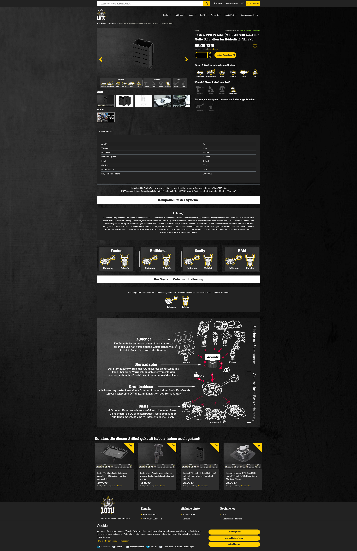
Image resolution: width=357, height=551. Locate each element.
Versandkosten (213, 49)
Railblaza (179, 15)
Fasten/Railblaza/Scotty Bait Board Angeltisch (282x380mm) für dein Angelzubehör (112, 476)
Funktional (168, 546)
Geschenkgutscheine (249, 15)
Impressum (125, 541)
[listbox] (114, 456)
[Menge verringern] (210, 56)
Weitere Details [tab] (105, 131)
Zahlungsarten (189, 514)
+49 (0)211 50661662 (152, 519)
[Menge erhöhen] (210, 53)
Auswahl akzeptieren (234, 538)
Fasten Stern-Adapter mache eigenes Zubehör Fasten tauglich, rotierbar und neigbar (157, 476)
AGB (225, 514)
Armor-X (215, 15)
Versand (186, 519)
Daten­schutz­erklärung (108, 541)
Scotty (191, 15)
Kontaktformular (150, 514)
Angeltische (112, 23)
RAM (202, 15)
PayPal (154, 546)
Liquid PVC (229, 15)
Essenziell (105, 546)
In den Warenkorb (224, 55)
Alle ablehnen (234, 544)
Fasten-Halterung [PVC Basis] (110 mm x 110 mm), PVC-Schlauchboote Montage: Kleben (241, 476)
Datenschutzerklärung (232, 519)
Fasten (166, 15)
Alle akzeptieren (234, 532)
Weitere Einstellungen (184, 546)
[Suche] (206, 3)
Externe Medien (137, 546)
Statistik (119, 546)
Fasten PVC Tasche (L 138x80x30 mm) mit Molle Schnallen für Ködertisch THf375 (199, 476)
